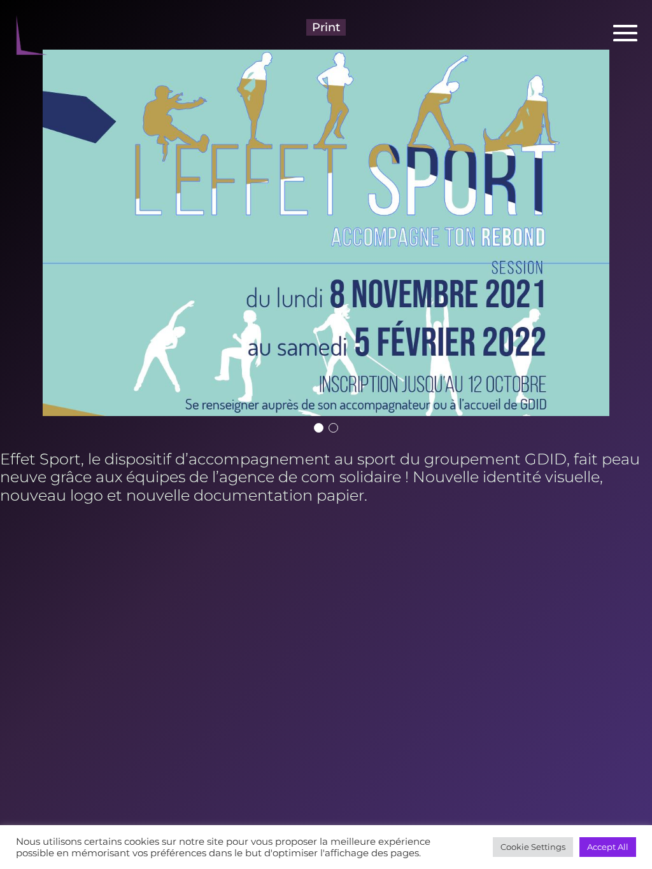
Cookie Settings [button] (532, 847)
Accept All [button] (607, 847)
